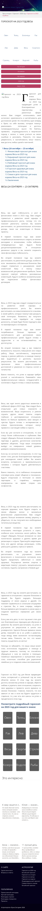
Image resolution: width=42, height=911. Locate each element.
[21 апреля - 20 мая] (16, 29)
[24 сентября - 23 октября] (26, 42)
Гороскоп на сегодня (28, 875)
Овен (7, 717)
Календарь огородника (8, 899)
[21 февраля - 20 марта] (36, 54)
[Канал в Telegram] (37, 907)
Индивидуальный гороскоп (31, 881)
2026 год (21, 81)
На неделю (21, 76)
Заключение (12, 180)
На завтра (21, 71)
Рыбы (34, 765)
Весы (7, 749)
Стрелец (34, 749)
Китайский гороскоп (28, 873)
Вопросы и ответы (7, 873)
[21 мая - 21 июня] (26, 29)
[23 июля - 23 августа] (6, 42)
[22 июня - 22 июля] (36, 29)
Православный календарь (9, 892)
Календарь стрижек (7, 897)
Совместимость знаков (29, 883)
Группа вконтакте (7, 870)
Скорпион (21, 749)
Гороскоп (16, 14)
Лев (21, 733)
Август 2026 (21, 86)
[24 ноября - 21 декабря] (6, 54)
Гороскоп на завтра (28, 877)
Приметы (4, 901)
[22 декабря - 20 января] (16, 54)
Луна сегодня (6, 14)
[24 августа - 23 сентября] (16, 42)
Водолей (21, 765)
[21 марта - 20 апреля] (6, 29)
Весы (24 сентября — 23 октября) (18, 148)
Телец (21, 717)
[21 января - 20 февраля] (26, 54)
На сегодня (21, 67)
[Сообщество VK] (40, 907)
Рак (8, 733)
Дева (34, 733)
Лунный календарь (7, 895)
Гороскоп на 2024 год (29, 870)
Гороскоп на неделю (28, 879)
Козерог (7, 765)
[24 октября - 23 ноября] (36, 42)
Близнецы (34, 717)
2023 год (23, 14)
